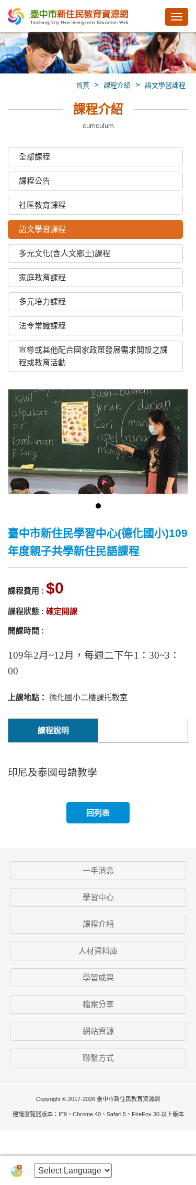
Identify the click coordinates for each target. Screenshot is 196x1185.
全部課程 (34, 156)
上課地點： (27, 697)
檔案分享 (98, 1004)
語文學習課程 (165, 85)
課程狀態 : (26, 611)
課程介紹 (117, 85)
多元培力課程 (42, 301)
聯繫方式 (98, 1057)
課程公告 (34, 180)
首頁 (82, 85)
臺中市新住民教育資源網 (68, 17)
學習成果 (98, 977)
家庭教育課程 (42, 277)
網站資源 (98, 1031)
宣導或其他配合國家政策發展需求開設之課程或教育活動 (93, 356)
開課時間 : (26, 630)
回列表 (98, 812)
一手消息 (98, 870)
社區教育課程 (42, 204)
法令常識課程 (42, 325)
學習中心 (98, 897)
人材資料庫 (98, 950)
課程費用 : (26, 590)
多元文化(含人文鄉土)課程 (64, 253)
